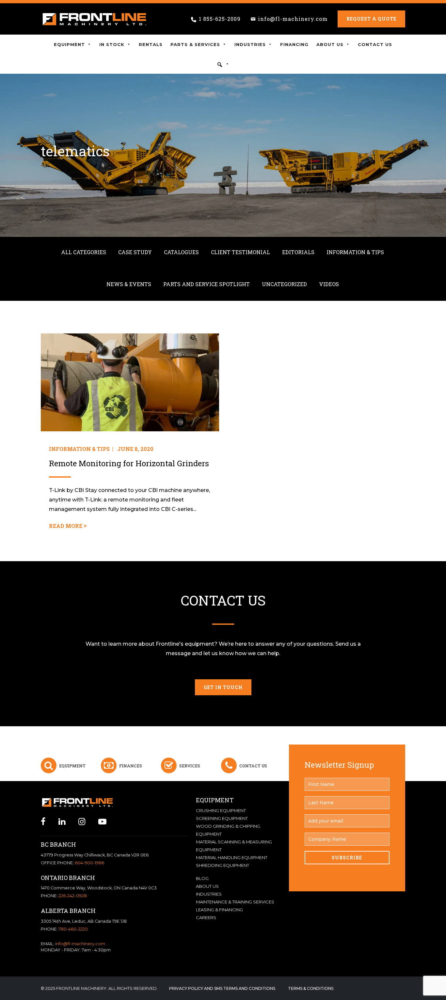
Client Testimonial (240, 252)
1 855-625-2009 (220, 18)
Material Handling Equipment (231, 857)
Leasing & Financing (219, 909)
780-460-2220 (73, 929)
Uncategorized (284, 284)
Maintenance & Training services (235, 901)
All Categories (83, 252)
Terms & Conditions (310, 988)
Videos (329, 284)
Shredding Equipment (222, 865)
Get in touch (223, 687)
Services (189, 765)
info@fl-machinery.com (293, 18)
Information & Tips (355, 252)
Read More (65, 525)
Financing (294, 44)
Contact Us (375, 44)
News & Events (128, 284)
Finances (130, 765)
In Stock (111, 44)
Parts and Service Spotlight (206, 284)
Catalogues (181, 252)
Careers (206, 917)
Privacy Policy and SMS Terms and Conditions (222, 988)
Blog (202, 878)
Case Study (135, 252)
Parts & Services (195, 44)
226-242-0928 (72, 895)
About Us (329, 44)
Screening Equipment (222, 818)
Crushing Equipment (221, 810)
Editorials (298, 252)
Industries (250, 44)
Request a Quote (371, 19)
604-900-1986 (89, 862)
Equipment (69, 44)
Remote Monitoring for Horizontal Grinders (129, 463)
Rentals (151, 44)
